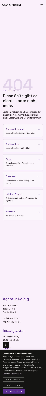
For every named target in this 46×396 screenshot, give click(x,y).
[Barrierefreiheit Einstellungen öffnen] (6, 345)
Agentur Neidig (11, 5)
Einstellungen (13, 385)
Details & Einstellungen (12, 373)
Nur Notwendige (13, 379)
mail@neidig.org (11, 318)
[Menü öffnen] (41, 4)
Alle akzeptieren (14, 391)
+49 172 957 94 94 (12, 321)
